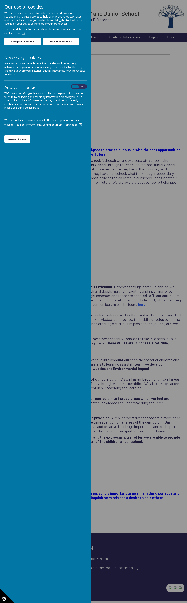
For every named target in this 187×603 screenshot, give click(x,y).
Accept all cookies (22, 41)
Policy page (70, 124)
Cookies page (12, 33)
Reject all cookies (61, 41)
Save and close (17, 138)
